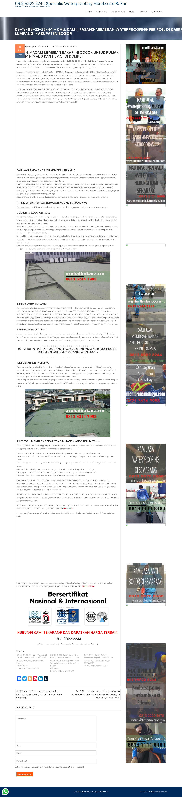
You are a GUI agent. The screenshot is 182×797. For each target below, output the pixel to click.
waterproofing (56, 480)
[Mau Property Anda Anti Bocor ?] (145, 623)
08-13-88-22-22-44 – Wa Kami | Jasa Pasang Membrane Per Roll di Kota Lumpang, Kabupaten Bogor (32, 659)
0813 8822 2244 (67, 639)
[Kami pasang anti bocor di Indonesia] (145, 663)
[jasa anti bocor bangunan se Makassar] (145, 743)
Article (132, 11)
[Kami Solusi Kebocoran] (145, 304)
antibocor (95, 505)
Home (89, 11)
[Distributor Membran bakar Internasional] (145, 64)
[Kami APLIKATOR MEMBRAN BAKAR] (145, 344)
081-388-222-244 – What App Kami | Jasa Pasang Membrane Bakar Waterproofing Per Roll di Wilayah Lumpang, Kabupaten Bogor (64, 660)
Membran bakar (23, 207)
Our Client (101, 11)
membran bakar (56, 490)
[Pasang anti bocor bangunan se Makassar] (145, 503)
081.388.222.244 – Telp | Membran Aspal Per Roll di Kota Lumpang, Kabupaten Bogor (98, 658)
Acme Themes (161, 791)
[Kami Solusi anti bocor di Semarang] (145, 583)
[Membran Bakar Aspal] (145, 104)
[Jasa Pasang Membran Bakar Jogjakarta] (145, 424)
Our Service (116, 11)
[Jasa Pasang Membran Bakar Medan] (145, 184)
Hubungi (44, 508)
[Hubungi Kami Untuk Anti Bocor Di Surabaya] (145, 224)
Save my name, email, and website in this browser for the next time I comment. (50, 767)
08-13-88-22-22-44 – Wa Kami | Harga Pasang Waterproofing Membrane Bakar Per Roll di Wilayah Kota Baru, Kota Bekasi (95, 694)
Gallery (143, 11)
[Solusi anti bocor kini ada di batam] (145, 543)
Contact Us (157, 11)
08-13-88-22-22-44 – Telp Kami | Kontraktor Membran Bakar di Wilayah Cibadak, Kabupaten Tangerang (39, 694)
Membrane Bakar (98, 494)
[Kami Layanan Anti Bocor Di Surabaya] (145, 384)
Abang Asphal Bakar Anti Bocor (40, 46)
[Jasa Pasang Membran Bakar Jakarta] (145, 264)
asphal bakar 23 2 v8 (67, 46)
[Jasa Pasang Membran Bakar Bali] (145, 144)
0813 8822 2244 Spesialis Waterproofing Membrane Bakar (70, 3)
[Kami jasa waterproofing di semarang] (145, 463)
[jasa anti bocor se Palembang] (145, 703)
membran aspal (51, 483)
